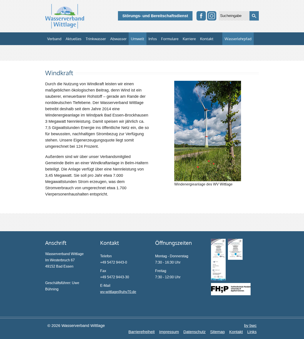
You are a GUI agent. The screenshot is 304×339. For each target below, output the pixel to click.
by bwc (250, 325)
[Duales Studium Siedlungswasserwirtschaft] (231, 289)
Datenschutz (194, 332)
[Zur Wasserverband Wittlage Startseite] (64, 16)
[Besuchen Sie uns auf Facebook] (201, 16)
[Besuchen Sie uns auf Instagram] (211, 16)
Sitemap (217, 332)
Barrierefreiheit (141, 332)
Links (252, 332)
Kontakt (236, 332)
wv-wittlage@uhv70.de (118, 292)
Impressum (169, 332)
